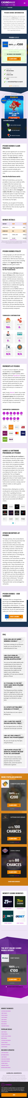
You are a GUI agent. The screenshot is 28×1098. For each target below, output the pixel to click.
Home (2, 7)
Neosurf (12, 392)
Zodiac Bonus (15, 851)
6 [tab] (13, 986)
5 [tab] (11, 986)
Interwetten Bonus (5, 1044)
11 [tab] (20, 986)
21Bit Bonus (8, 908)
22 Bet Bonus (8, 923)
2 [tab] (15, 523)
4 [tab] (10, 986)
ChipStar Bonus (4, 1052)
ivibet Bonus (14, 958)
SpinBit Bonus (4, 1063)
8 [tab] (16, 986)
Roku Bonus (4, 1023)
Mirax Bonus (4, 1038)
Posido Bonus (4, 1034)
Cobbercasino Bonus (17, 784)
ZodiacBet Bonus (5, 1026)
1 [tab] (13, 523)
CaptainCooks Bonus (17, 817)
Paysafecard (16, 375)
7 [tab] (14, 986)
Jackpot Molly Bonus (6, 1036)
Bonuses (5, 7)
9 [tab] (17, 986)
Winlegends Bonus (5, 1061)
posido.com (14, 94)
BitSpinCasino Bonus (5, 1067)
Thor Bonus (20, 908)
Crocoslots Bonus (5, 1059)
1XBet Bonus (20, 923)
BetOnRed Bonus (5, 1054)
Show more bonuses (14, 881)
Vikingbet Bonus (5, 1065)
